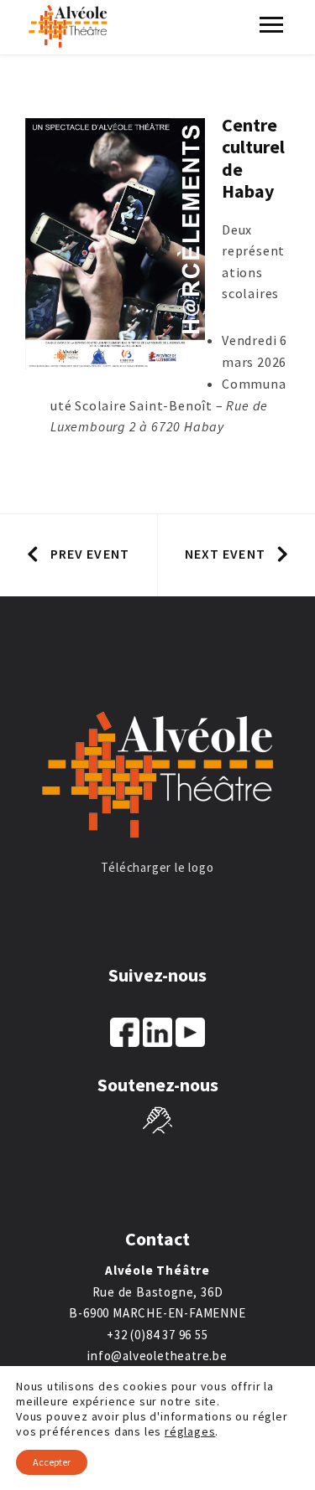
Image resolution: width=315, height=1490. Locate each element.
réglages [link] (190, 1431)
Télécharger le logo (157, 867)
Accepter (52, 1462)
